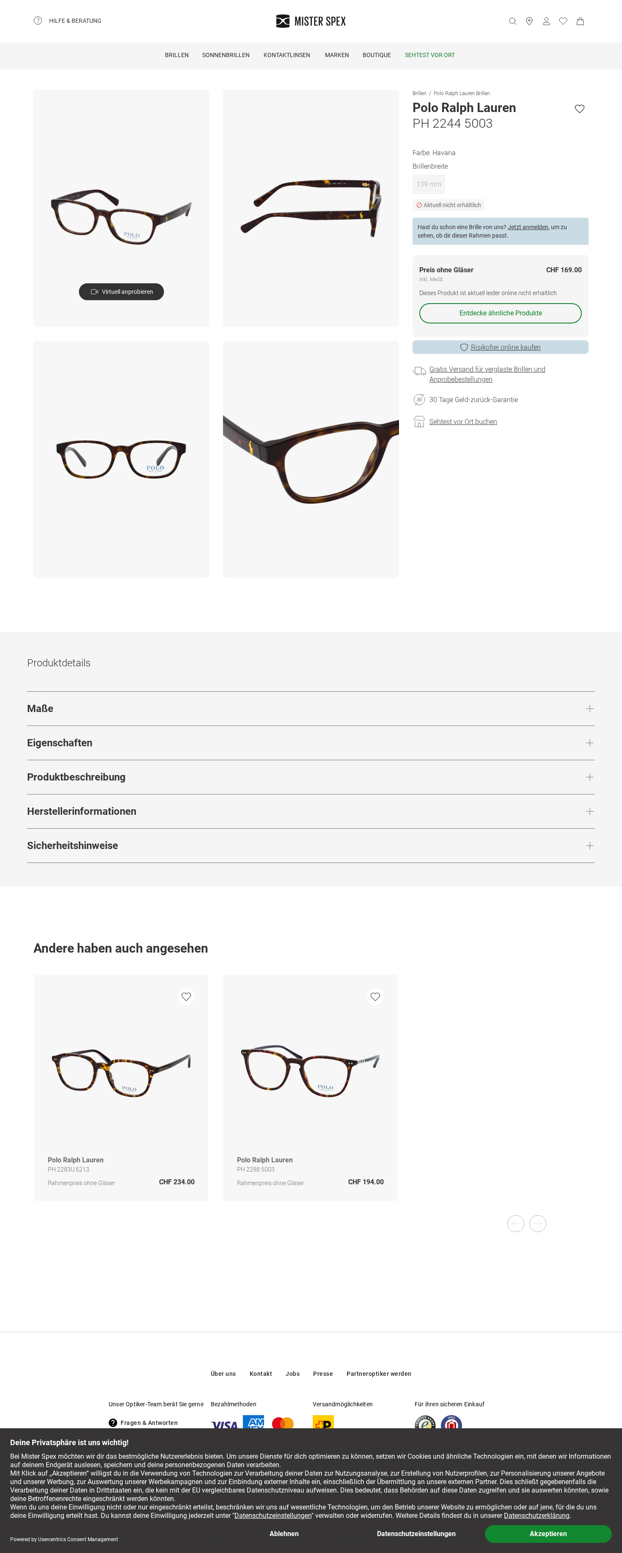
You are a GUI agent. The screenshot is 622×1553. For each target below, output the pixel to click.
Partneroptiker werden (379, 1373)
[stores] (529, 21)
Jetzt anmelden (528, 227)
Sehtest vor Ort (430, 55)
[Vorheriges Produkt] (515, 1223)
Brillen (177, 55)
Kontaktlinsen (287, 55)
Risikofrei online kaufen (506, 347)
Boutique (377, 55)
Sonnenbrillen (226, 55)
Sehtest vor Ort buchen (463, 421)
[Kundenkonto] (546, 21)
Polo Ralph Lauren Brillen (462, 93)
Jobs (293, 1373)
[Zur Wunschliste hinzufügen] (579, 108)
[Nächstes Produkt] (537, 1223)
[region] (311, 1097)
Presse (323, 1373)
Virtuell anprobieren (127, 291)
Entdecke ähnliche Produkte (501, 313)
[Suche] (512, 21)
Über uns (223, 1373)
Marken (337, 55)
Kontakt (261, 1373)
